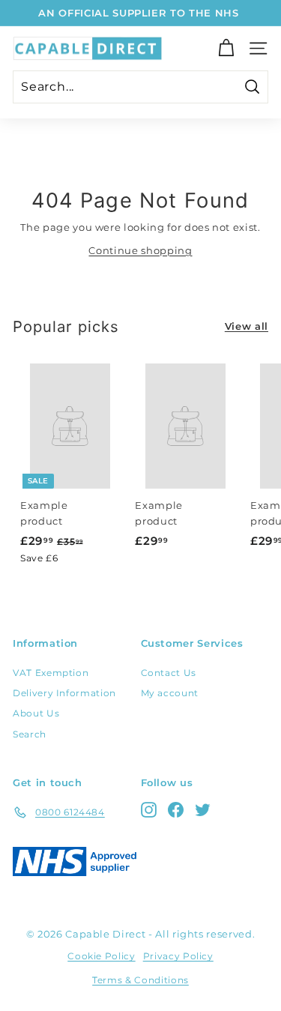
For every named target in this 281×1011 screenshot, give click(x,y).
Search (29, 734)
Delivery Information (64, 692)
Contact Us (169, 672)
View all (246, 326)
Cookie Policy (101, 956)
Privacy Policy (178, 956)
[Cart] (226, 48)
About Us (36, 713)
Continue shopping (140, 250)
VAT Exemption (50, 672)
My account (170, 692)
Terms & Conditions (140, 980)
